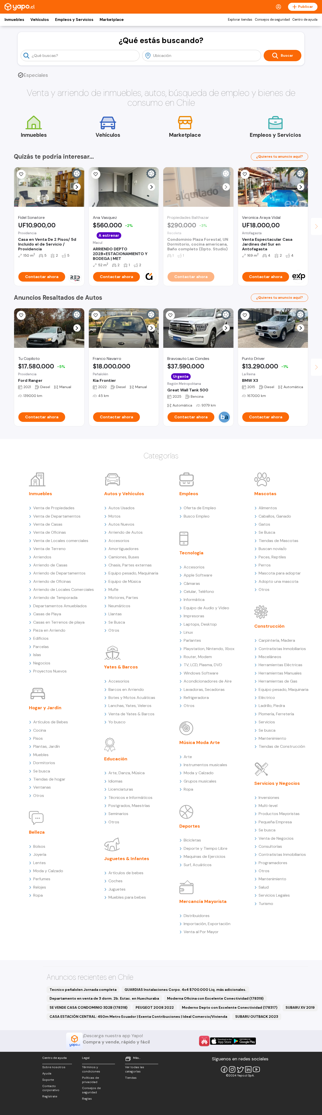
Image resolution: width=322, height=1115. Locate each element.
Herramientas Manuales (280, 673)
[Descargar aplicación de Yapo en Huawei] (204, 1041)
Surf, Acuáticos (198, 864)
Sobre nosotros (53, 1067)
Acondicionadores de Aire (208, 681)
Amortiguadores (123, 548)
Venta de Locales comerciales (60, 540)
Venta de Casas (47, 524)
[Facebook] (224, 1069)
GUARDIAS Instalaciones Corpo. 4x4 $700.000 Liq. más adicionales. (185, 989)
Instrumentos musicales (205, 764)
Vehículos (39, 19)
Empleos (188, 494)
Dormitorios (44, 762)
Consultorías (270, 846)
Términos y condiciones (91, 1069)
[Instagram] (232, 1069)
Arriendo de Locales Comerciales (63, 589)
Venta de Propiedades (53, 508)
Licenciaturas (120, 789)
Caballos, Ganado (275, 516)
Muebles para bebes (127, 897)
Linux (188, 632)
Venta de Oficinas (49, 532)
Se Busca (116, 622)
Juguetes (117, 889)
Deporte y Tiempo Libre (205, 848)
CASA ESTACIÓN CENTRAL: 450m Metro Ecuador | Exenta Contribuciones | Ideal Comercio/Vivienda (138, 1016)
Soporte (48, 1080)
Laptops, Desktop (200, 624)
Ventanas (42, 787)
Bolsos (39, 846)
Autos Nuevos (121, 524)
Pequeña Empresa (275, 822)
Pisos (38, 738)
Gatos (264, 524)
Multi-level (268, 805)
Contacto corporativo (50, 1088)
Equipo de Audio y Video (206, 608)
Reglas (87, 1099)
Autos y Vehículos (124, 494)
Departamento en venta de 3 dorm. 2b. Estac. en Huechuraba (104, 998)
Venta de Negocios (276, 838)
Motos (114, 516)
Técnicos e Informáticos (130, 797)
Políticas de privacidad (90, 1080)
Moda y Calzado (48, 870)
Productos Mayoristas (279, 813)
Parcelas (41, 646)
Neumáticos (119, 606)
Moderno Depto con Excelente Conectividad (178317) (229, 1007)
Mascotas (265, 494)
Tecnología (191, 553)
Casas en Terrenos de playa (59, 622)
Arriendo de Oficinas (52, 581)
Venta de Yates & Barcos (131, 714)
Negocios (41, 663)
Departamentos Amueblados (60, 606)
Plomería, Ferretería (276, 714)
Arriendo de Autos (125, 532)
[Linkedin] (248, 1069)
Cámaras (192, 583)
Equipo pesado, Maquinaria (133, 573)
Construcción (269, 626)
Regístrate (49, 1096)
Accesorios (118, 540)
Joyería (39, 854)
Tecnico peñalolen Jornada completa (83, 989)
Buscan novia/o (273, 548)
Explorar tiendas (240, 20)
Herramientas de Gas (278, 681)
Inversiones (269, 797)
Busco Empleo (197, 516)
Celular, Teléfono (199, 591)
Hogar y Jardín (45, 708)
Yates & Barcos (121, 667)
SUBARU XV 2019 (300, 1007)
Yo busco (117, 722)
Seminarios (118, 813)
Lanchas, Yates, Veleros (129, 705)
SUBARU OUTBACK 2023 (256, 1016)
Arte (188, 756)
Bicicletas (192, 840)
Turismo (266, 903)
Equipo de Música (124, 581)
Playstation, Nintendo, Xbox (209, 648)
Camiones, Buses (123, 557)
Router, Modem (198, 656)
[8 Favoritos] (95, 174)
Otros (38, 795)
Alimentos (268, 508)
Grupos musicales (200, 781)
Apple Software (198, 575)
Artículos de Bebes (50, 722)
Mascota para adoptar (280, 573)
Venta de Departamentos (56, 516)
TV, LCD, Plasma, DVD (203, 664)
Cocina (39, 730)
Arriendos (42, 557)
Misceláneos (270, 656)
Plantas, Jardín (46, 746)
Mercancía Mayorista (203, 901)
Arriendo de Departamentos (59, 573)
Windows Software (201, 673)
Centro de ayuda (304, 20)
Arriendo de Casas (50, 565)
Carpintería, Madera (277, 640)
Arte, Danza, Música (126, 772)
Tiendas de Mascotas (278, 540)
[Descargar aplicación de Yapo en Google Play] (244, 1041)
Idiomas (115, 781)
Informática (194, 599)
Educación (115, 759)
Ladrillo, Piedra (272, 705)
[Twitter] (240, 1069)
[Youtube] (256, 1069)
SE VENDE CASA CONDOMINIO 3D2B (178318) (89, 1007)
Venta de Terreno (49, 548)
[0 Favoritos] (21, 315)
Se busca (41, 771)
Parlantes (192, 640)
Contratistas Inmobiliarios (282, 648)
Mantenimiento (272, 738)
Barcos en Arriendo (126, 689)
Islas (37, 654)
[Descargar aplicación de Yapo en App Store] (221, 1041)
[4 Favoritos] (245, 174)
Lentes (39, 862)
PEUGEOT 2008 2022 (155, 1007)
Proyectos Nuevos (50, 671)
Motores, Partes (123, 597)
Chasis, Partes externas (130, 565)
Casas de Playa (47, 614)
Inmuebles (14, 19)
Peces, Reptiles (272, 557)
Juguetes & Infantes (126, 859)
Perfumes (41, 879)
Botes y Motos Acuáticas (131, 697)
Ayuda (46, 1073)
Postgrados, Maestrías (129, 805)
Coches (115, 881)
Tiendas (131, 1078)
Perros (265, 565)
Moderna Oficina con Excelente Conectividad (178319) (215, 998)
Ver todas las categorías (134, 1069)
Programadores (273, 862)
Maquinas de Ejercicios (204, 856)
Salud (264, 887)
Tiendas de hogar (49, 779)
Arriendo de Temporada (55, 597)
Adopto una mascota (278, 581)
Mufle (113, 589)
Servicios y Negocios (277, 783)
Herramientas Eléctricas (280, 664)
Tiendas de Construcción (282, 746)
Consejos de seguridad (272, 20)
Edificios (41, 638)
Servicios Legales (274, 895)
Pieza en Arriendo (49, 630)
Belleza (37, 832)
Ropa (38, 895)
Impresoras (194, 616)
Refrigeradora (196, 697)
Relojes (39, 887)
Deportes (189, 826)
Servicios (267, 722)
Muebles (41, 754)
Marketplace (112, 19)
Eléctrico (267, 697)
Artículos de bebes (125, 872)
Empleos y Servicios (74, 19)
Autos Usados (121, 508)
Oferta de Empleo (200, 508)
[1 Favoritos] (21, 174)
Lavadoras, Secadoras (204, 689)
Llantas (115, 614)
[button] (76, 187)
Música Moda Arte (199, 742)
